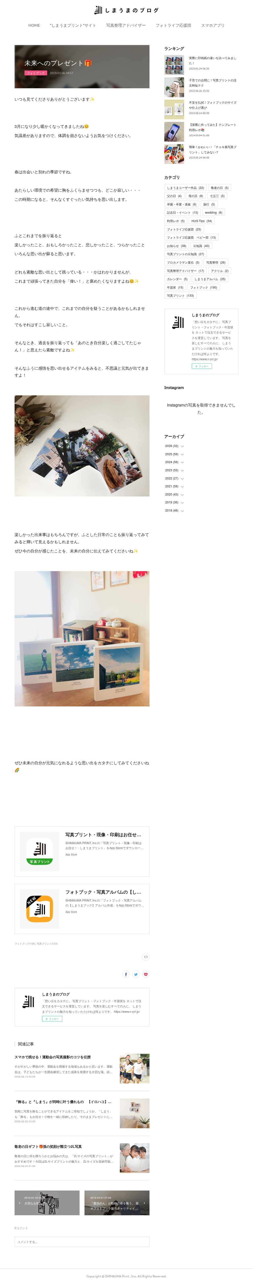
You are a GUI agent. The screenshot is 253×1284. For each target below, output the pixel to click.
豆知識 (201, 246)
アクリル (220, 271)
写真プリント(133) (47, 943)
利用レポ (176, 221)
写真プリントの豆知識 (185, 254)
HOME (34, 25)
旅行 (209, 204)
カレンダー (177, 279)
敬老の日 (220, 187)
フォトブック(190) (25, 943)
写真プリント (180, 295)
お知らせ (176, 246)
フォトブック (36, 73)
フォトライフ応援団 (173, 25)
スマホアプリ (213, 25)
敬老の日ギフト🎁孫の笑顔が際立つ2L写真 (48, 1146)
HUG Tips (201, 221)
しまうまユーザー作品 (185, 187)
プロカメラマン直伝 (183, 262)
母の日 (196, 196)
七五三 (217, 196)
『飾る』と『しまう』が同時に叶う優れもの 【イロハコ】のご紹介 (68, 1101)
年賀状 (175, 287)
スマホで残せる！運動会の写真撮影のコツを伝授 (53, 1056)
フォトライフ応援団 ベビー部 (191, 237)
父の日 (174, 196)
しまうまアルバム (210, 279)
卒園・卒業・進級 (181, 204)
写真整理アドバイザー (126, 25)
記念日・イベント (182, 212)
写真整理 (216, 262)
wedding (213, 212)
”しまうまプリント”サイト (73, 25)
